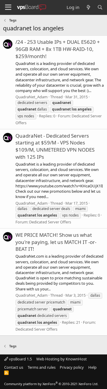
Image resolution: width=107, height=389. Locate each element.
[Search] (100, 7)
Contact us (13, 367)
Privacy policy (72, 367)
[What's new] (88, 7)
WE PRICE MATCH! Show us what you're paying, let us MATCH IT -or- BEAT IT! (55, 242)
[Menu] (8, 7)
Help (92, 367)
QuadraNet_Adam (31, 96)
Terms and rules (42, 367)
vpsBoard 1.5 (20, 359)
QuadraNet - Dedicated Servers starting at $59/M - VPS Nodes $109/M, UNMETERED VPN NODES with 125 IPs (55, 146)
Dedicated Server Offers (50, 222)
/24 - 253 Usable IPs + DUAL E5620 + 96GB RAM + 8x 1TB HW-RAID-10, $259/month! (57, 49)
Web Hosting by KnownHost (61, 359)
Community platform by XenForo (51, 384)
